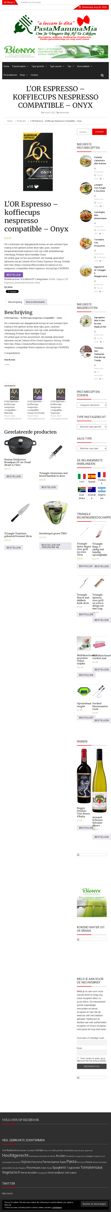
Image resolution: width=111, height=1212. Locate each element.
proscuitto (7, 1167)
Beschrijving (15, 302)
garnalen (59, 1150)
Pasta (71, 1161)
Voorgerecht (42, 1173)
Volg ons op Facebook (20, 1120)
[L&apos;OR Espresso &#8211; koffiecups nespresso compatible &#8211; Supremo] (61, 394)
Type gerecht (38, 66)
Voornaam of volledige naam (90, 1038)
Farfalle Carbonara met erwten (100, 160)
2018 (4, 1150)
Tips (69, 66)
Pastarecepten (19, 66)
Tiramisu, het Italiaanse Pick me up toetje (99, 354)
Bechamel (21, 1150)
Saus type (84, 438)
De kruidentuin (10, 75)
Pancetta (36, 1161)
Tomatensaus (91, 1167)
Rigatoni (22, 1168)
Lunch (103, 1156)
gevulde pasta (79, 1151)
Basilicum (12, 1150)
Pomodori (102, 1162)
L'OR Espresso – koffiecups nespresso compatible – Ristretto (12, 407)
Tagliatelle (73, 1167)
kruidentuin (70, 1156)
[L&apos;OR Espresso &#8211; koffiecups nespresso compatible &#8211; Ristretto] (14, 394)
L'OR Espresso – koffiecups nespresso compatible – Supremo (59, 407)
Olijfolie (26, 1162)
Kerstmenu (34, 1156)
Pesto (95, 1162)
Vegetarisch (11, 1172)
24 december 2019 (98, 375)
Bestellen (14, 274)
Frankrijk (102, 481)
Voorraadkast (83, 66)
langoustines (80, 1156)
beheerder (64, 112)
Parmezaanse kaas (54, 1162)
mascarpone (7, 1162)
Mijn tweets (7, 1193)
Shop (22, 75)
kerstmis (43, 1156)
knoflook (51, 1156)
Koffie (52, 279)
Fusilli (53, 1150)
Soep (49, 1168)
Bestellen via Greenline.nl (51, 546)
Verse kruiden (29, 1172)
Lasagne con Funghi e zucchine (100, 188)
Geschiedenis (69, 1150)
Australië (92, 496)
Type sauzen (56, 66)
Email (79, 1048)
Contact (34, 75)
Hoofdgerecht (15, 1155)
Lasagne (89, 1156)
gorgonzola (88, 1151)
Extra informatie (35, 302)
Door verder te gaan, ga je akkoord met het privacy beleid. (91, 1059)
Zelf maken (71, 1172)
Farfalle (39, 1150)
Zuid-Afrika (82, 496)
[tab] (15, 302)
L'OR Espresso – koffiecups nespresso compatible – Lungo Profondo (36, 407)
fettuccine (47, 1151)
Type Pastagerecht (91, 417)
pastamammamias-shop (27, 282)
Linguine (97, 1156)
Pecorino (81, 1162)
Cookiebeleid (57, 1207)
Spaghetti (59, 1167)
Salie (43, 1167)
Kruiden (61, 1156)
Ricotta (15, 1168)
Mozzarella (16, 1162)
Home (6, 66)
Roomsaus (34, 1167)
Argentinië (102, 496)
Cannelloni (31, 1150)
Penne (89, 1161)
